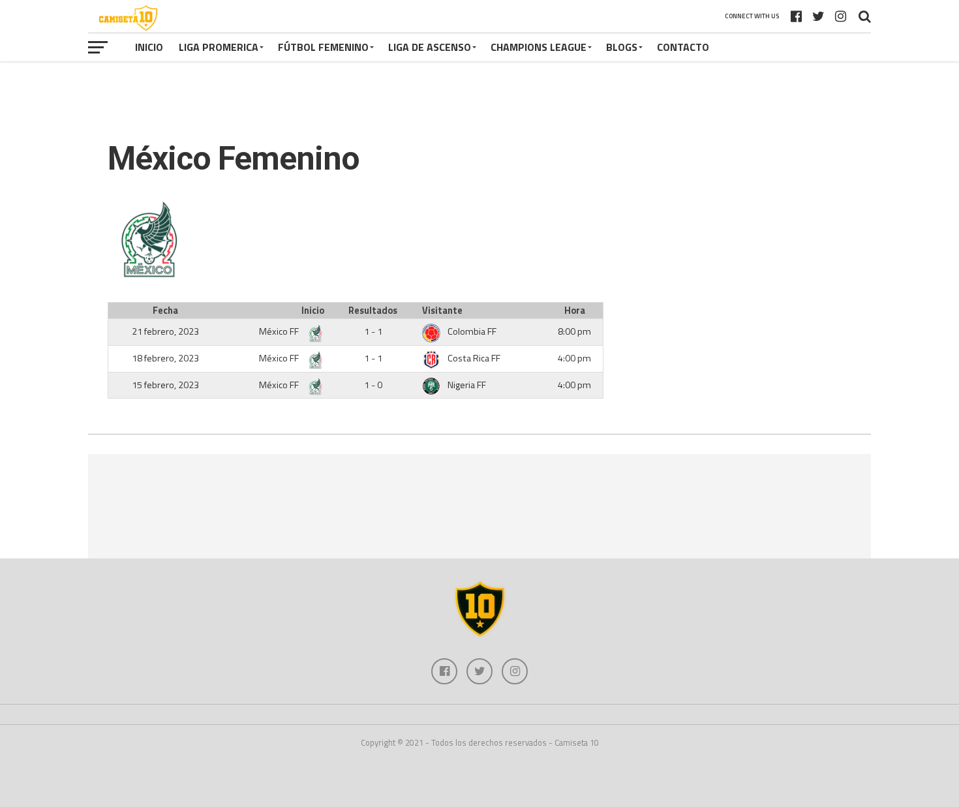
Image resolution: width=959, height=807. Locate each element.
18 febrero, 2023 (165, 358)
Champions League (538, 47)
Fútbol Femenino (323, 47)
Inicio (149, 47)
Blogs (621, 47)
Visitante (442, 310)
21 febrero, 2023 (165, 331)
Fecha (165, 310)
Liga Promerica (218, 47)
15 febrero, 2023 (165, 385)
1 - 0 (373, 385)
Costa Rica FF (474, 358)
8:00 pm (574, 331)
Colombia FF (472, 331)
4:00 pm (574, 358)
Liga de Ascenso (429, 47)
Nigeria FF (467, 385)
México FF (280, 331)
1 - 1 (373, 331)
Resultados (372, 310)
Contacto (683, 47)
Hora (574, 310)
